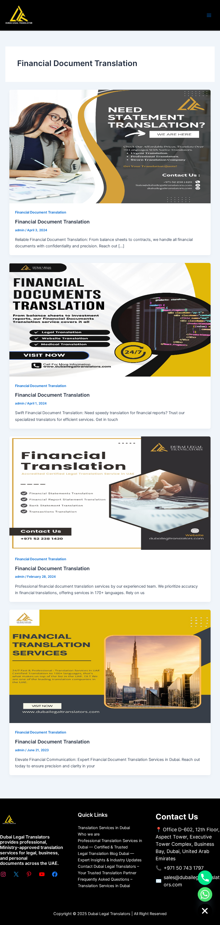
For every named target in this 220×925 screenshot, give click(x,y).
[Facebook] (55, 874)
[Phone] (205, 877)
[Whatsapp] (205, 894)
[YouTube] (42, 874)
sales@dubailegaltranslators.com (192, 881)
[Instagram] (3, 874)
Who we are (89, 834)
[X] (16, 874)
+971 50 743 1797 (184, 868)
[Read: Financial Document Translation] (110, 146)
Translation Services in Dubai (104, 827)
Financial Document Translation (40, 212)
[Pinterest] (29, 874)
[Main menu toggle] (209, 15)
